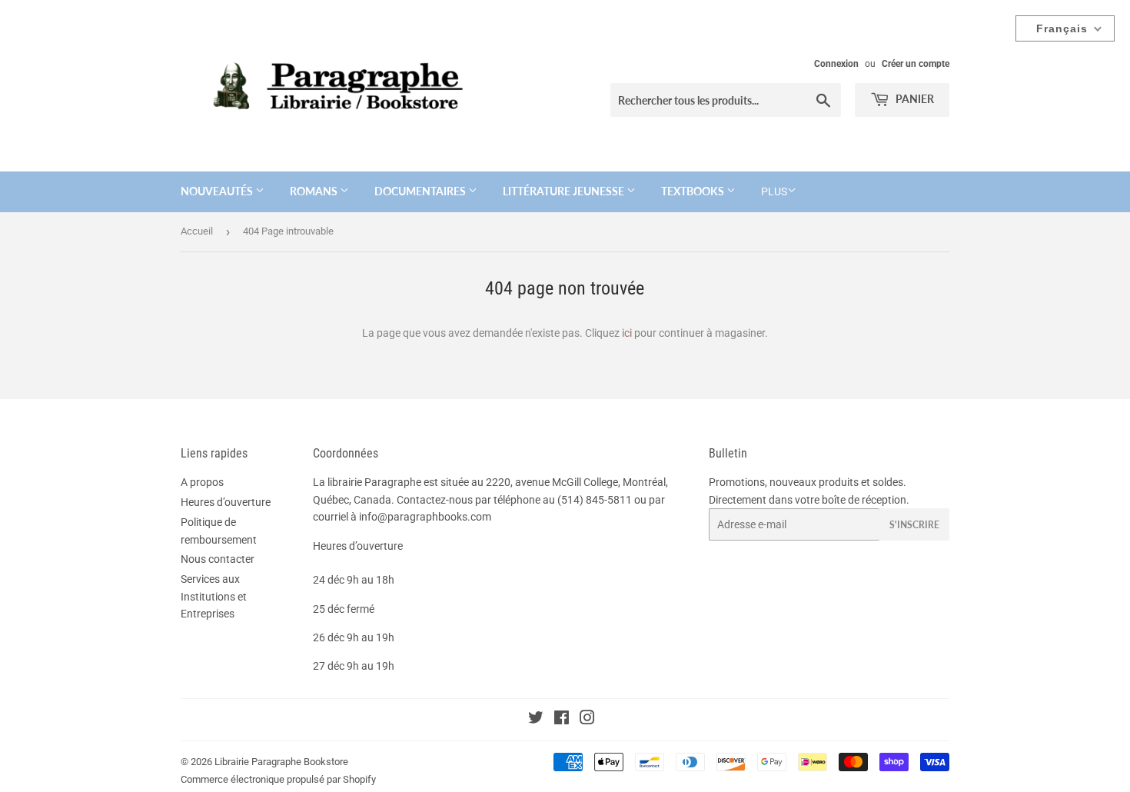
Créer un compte (915, 63)
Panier (913, 98)
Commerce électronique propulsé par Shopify (278, 779)
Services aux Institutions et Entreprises (214, 596)
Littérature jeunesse (564, 191)
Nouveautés (218, 191)
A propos (202, 482)
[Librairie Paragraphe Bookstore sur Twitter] (535, 720)
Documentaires (421, 191)
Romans (315, 191)
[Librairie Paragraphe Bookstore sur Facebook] (561, 720)
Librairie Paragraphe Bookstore (281, 761)
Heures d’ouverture (226, 502)
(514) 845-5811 (594, 500)
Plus (774, 191)
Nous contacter (217, 559)
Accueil (197, 231)
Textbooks (693, 191)
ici (627, 333)
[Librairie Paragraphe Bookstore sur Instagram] (587, 720)
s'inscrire (914, 525)
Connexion (836, 63)
